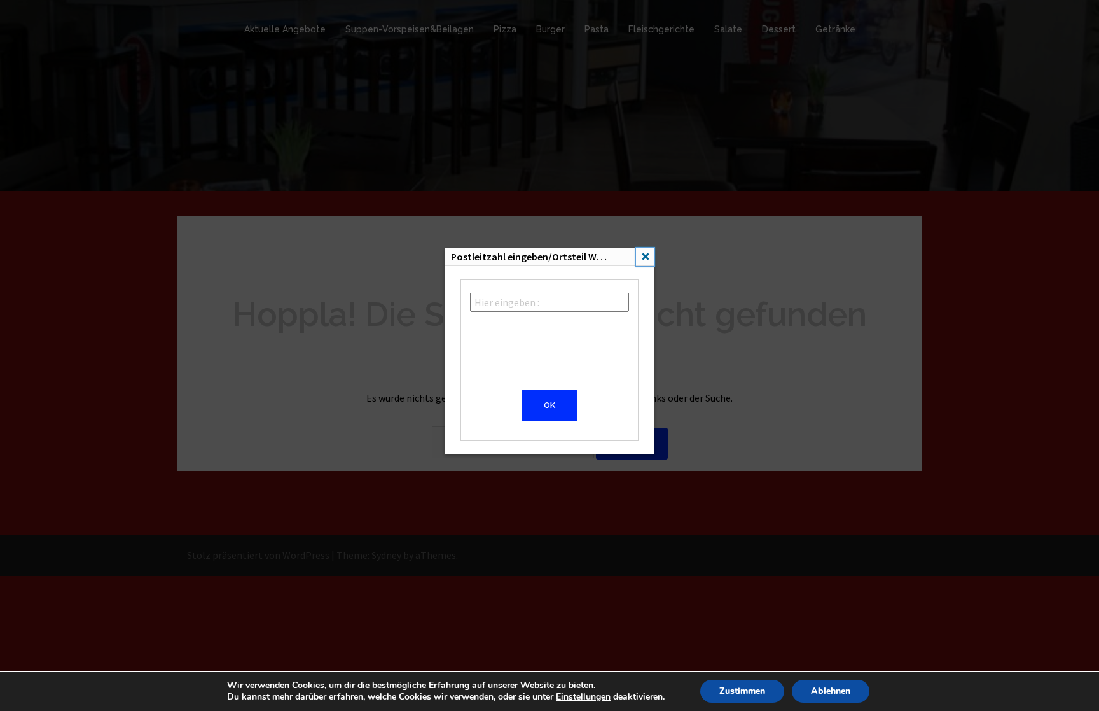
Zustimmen (742, 691)
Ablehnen (830, 691)
